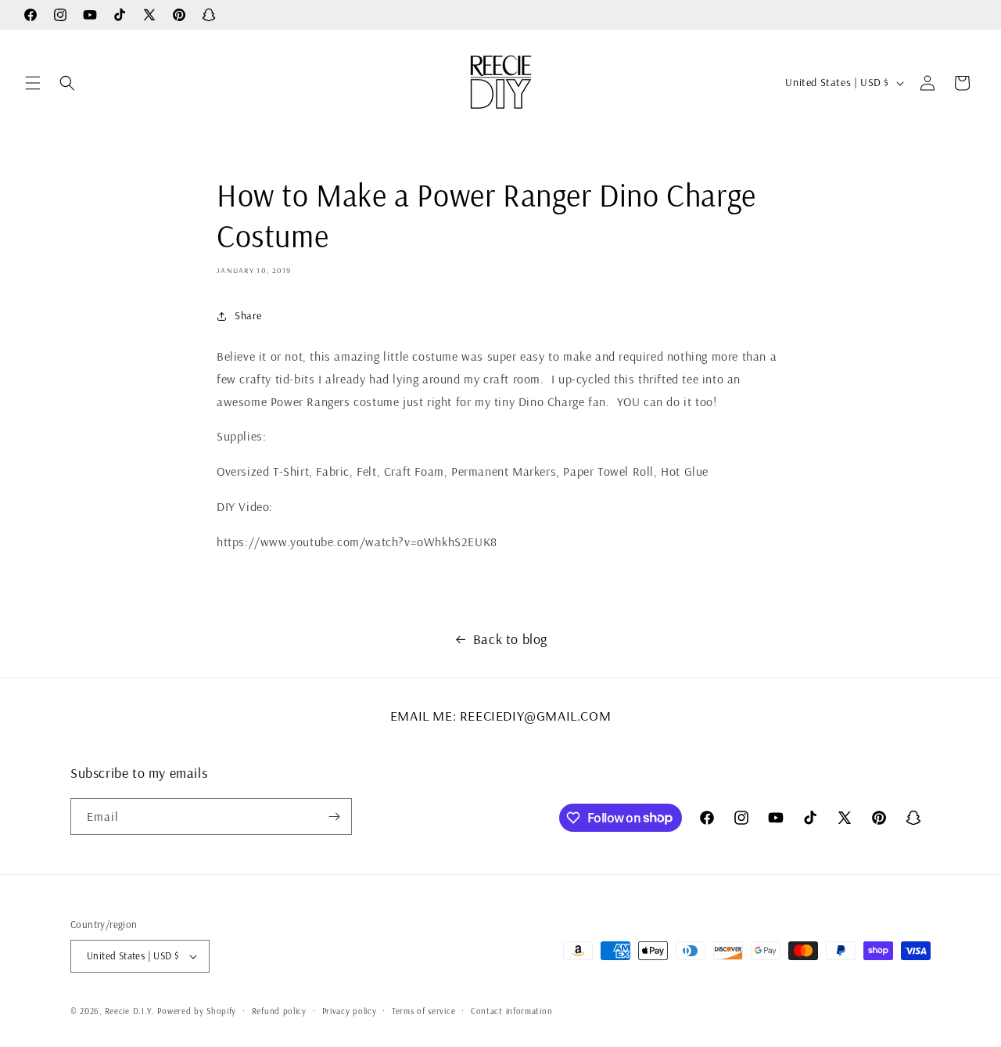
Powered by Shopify (196, 1011)
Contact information (511, 1011)
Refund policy (279, 1011)
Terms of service (423, 1011)
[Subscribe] (334, 816)
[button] (33, 83)
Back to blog (510, 639)
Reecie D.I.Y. (130, 1011)
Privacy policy (349, 1011)
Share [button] (248, 315)
